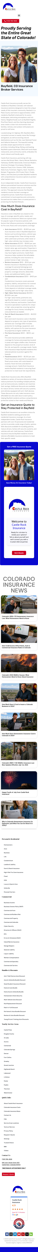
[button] (19, 15)
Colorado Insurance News (19, 584)
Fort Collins (7, 1057)
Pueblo (6, 1085)
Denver (6, 1053)
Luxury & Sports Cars (11, 884)
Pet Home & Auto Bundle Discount (15, 1011)
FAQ (5, 1119)
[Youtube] (19, 1234)
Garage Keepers (9, 946)
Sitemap (6, 1139)
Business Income (9, 902)
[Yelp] (23, 1234)
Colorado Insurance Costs (12, 1107)
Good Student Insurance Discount (15, 984)
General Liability (9, 950)
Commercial (6, 897)
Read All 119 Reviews (18, 1212)
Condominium (8, 860)
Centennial (7, 1046)
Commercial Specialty (11, 961)
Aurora (6, 1042)
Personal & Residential (10, 839)
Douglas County (9, 1034)
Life (5, 857)
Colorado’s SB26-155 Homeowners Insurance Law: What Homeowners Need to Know (18, 617)
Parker (6, 1081)
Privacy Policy (8, 1131)
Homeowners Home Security (13, 996)
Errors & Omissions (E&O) (12, 938)
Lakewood (7, 1073)
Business (7, 853)
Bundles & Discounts (10, 970)
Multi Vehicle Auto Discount (13, 1000)
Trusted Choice (9, 1143)
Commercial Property (11, 918)
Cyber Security (9, 926)
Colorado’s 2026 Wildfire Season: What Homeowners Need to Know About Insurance (17, 676)
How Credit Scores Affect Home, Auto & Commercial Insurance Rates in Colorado (16, 647)
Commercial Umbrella (11, 922)
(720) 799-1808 (7, 1159)
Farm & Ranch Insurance (11, 868)
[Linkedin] (15, 1234)
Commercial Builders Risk (12, 914)
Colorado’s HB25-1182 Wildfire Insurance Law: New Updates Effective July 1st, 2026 (18, 764)
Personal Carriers (9, 892)
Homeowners (8, 845)
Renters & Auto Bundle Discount (14, 1015)
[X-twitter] (27, 1234)
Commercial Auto (9, 910)
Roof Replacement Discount (13, 1003)
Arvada (6, 1038)
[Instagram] (11, 1234)
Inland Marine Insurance (11, 942)
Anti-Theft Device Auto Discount (14, 976)
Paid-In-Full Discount (11, 1007)
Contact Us (7, 1115)
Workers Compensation (11, 957)
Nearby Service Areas (10, 1024)
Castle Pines (8, 1030)
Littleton (7, 1077)
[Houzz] (31, 1234)
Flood (6, 876)
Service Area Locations (11, 1123)
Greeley (6, 1061)
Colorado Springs (9, 1049)
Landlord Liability (9, 864)
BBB (5, 1146)
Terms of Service (9, 1127)
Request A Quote (9, 1135)
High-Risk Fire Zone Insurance (13, 872)
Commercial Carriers (11, 965)
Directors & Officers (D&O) (12, 930)
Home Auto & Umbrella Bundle (13, 992)
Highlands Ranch (9, 1069)
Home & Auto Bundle (10, 988)
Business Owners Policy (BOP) (13, 906)
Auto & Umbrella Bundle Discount (14, 980)
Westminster (8, 1093)
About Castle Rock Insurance (13, 1103)
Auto (5, 849)
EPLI (5, 934)
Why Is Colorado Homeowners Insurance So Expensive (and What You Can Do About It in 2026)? (17, 823)
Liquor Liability (9, 954)
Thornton (7, 1089)
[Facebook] (7, 1234)
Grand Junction (9, 1065)
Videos (6, 1150)
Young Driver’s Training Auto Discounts (16, 1019)
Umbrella (7, 888)
